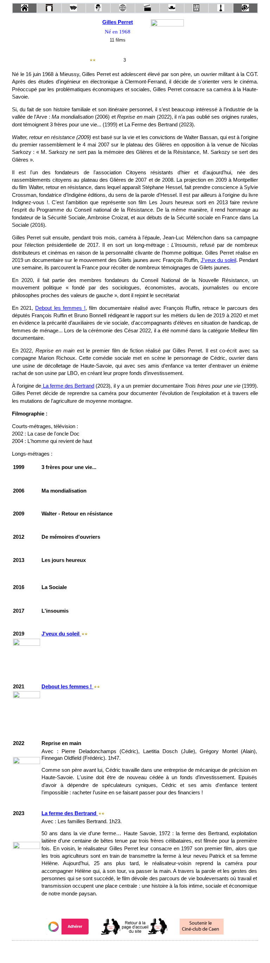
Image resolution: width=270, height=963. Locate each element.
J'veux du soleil (218, 260)
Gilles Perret (117, 22)
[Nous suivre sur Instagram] (148, 950)
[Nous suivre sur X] (135, 950)
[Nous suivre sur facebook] (122, 950)
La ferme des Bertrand (67, 386)
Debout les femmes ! (60, 308)
